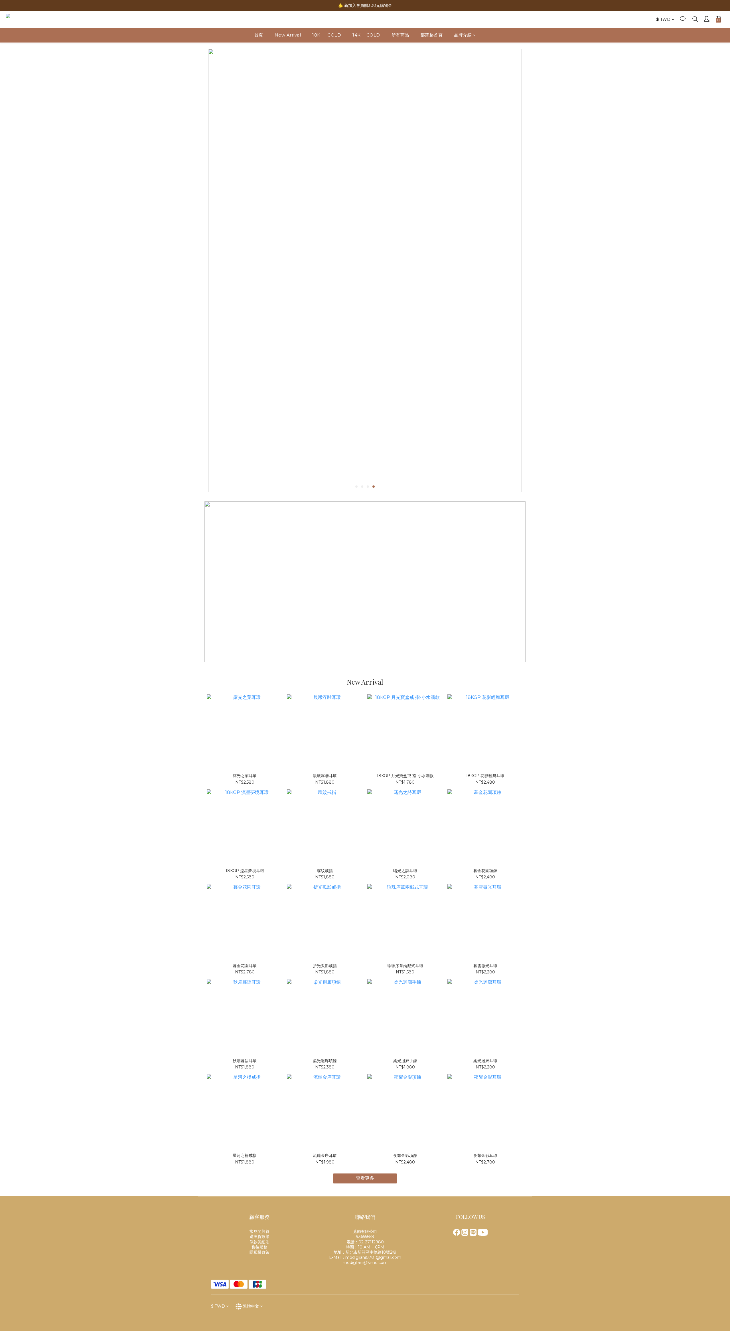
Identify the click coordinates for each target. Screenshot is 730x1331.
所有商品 (400, 35)
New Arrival (288, 35)
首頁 (258, 35)
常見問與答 (259, 1231)
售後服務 (259, 1247)
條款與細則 (259, 1242)
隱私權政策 (259, 1252)
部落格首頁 (432, 35)
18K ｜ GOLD (326, 35)
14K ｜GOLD (366, 35)
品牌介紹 (463, 35)
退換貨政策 (259, 1236)
